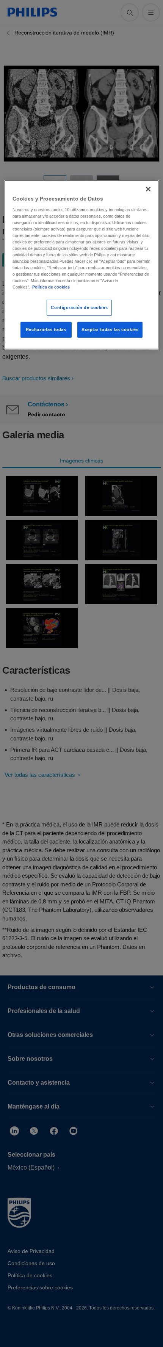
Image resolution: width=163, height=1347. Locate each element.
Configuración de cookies (79, 307)
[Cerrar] (148, 189)
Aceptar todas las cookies (110, 329)
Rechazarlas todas (46, 329)
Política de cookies (51, 287)
